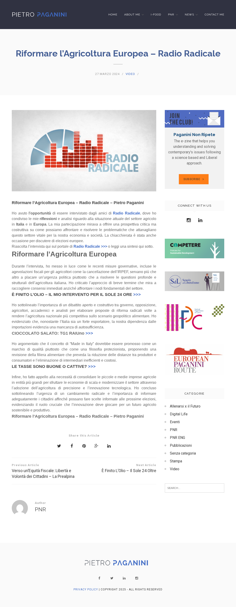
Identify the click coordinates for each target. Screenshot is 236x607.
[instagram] (137, 578)
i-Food (156, 14)
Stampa (176, 461)
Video (130, 74)
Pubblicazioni (181, 445)
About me (132, 14)
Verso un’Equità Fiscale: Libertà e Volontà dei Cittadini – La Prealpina (43, 471)
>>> (137, 294)
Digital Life (179, 414)
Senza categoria (183, 453)
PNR (171, 14)
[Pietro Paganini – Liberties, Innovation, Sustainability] (39, 14)
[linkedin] (124, 578)
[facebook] (99, 578)
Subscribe (191, 179)
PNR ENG (177, 437)
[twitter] (112, 578)
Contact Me (214, 14)
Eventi (175, 422)
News (189, 14)
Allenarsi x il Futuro (185, 406)
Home (112, 14)
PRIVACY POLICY (86, 589)
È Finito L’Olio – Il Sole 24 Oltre (129, 468)
